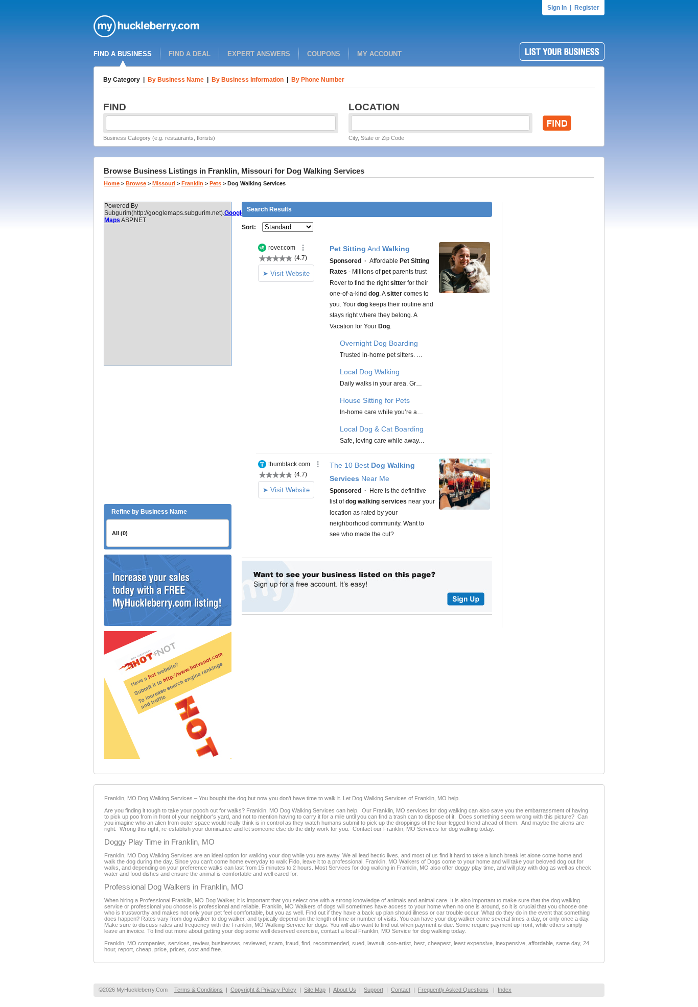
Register (586, 7)
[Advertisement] (167, 435)
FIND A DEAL (190, 54)
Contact (400, 990)
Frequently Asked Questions (453, 990)
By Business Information (248, 79)
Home (112, 183)
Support (373, 990)
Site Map (314, 990)
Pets (215, 183)
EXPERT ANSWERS (258, 54)
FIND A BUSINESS (123, 54)
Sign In (557, 7)
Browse (136, 183)
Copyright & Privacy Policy (263, 990)
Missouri (163, 183)
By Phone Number (317, 79)
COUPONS (323, 54)
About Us (344, 990)
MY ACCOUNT (379, 54)
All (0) (120, 533)
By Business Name (176, 79)
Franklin (192, 183)
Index (504, 990)
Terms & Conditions (198, 990)
